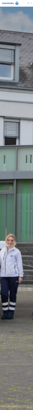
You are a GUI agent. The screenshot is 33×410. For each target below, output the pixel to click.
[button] (28, 3)
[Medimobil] (10, 3)
